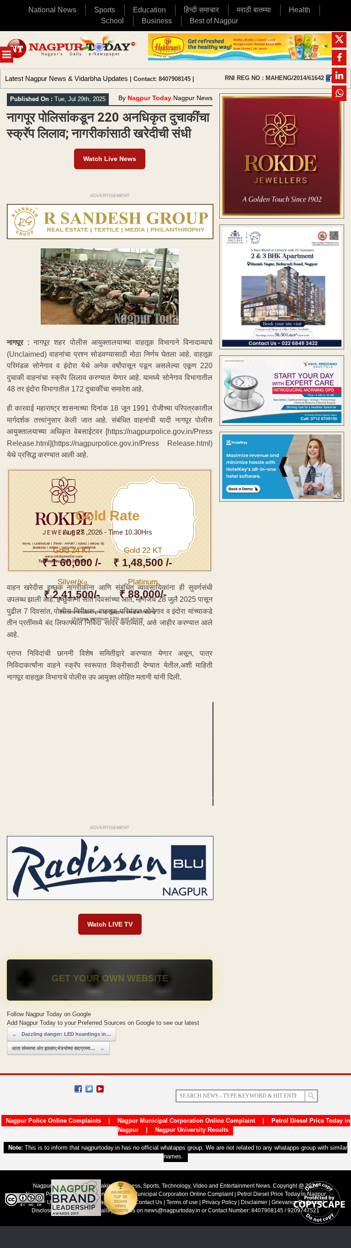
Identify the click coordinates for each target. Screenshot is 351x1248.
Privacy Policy (219, 1202)
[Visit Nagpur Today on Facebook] (329, 78)
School (112, 21)
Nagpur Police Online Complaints (53, 1120)
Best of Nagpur (214, 21)
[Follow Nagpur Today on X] (89, 1089)
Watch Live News (109, 158)
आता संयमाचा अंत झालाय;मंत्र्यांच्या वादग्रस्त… (58, 1048)
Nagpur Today (149, 98)
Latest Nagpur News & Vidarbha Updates (66, 78)
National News (52, 10)
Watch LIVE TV (110, 924)
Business (157, 21)
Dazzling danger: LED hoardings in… (61, 1034)
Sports (104, 10)
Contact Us (148, 1202)
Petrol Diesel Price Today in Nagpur (281, 1194)
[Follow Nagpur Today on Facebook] (78, 1089)
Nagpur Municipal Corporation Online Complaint (186, 1120)
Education (149, 10)
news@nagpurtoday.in (172, 1210)
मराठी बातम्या (254, 10)
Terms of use (182, 1202)
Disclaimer (255, 1202)
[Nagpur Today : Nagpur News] (72, 49)
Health (299, 10)
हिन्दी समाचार (201, 10)
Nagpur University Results (192, 1129)
